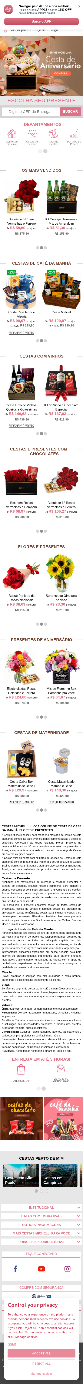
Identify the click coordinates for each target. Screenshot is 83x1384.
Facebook (15, 1269)
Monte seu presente (12, 143)
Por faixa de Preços (74, 143)
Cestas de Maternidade (41, 732)
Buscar (70, 111)
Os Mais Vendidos (42, 170)
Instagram (67, 1269)
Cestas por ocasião (32, 143)
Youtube (41, 1269)
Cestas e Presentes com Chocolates (38, 451)
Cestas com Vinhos (42, 356)
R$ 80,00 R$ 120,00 (60, 1080)
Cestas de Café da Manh (41, 263)
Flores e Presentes (41, 546)
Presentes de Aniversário (41, 639)
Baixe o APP (41, 21)
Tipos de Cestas (53, 143)
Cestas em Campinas (53, 1180)
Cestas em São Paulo (18, 1180)
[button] (39, 93)
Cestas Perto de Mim (41, 1158)
